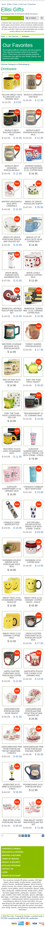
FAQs (16, 4)
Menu (4, 18)
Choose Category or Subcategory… (16, 64)
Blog (10, 4)
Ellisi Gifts (12, 9)
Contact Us (7, 869)
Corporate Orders (11, 849)
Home (3, 36)
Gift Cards (23, 4)
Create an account (11, 876)
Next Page (43, 836)
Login (4, 872)
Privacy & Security (11, 862)
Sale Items (32, 4)
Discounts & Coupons (12, 852)
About (4, 4)
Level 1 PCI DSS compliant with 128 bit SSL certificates (22, 917)
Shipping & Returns (11, 855)
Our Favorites (13, 36)
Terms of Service (10, 859)
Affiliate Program (11, 866)
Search (42, 18)
